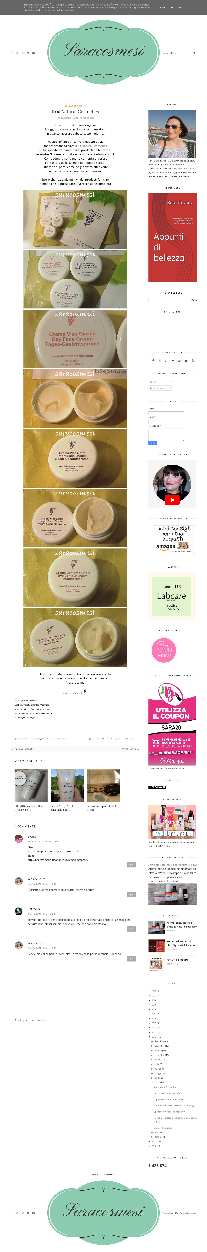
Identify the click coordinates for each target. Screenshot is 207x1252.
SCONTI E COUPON (177, 959)
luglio (157, 1064)
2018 (154, 1009)
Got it (180, 7)
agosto (157, 1059)
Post (154, 381)
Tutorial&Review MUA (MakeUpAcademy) (174, 1105)
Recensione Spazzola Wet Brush (101, 807)
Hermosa (34, 909)
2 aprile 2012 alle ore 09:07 (41, 914)
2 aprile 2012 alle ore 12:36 (41, 948)
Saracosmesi (65, 118)
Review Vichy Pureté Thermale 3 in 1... (62, 807)
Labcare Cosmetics (163, 1127)
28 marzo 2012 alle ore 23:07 (42, 841)
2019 (154, 1004)
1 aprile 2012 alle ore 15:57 (41, 884)
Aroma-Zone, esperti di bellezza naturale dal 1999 (172, 864)
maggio (158, 1073)
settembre (159, 1055)
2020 (154, 1000)
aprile (157, 1077)
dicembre (159, 1041)
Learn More (167, 7)
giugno (157, 1068)
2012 (154, 1036)
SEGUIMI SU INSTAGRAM (103, 1174)
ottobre (158, 1050)
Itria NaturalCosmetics (91, 146)
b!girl (32, 836)
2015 (154, 1023)
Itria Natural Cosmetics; (54, 739)
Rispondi (131, 865)
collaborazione (75, 106)
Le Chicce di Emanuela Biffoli (167, 1093)
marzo (157, 1082)
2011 (154, 1141)
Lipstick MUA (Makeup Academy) (169, 1111)
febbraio (158, 1132)
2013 (154, 1032)
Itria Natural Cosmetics (165, 1087)
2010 (154, 1146)
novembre (159, 1045)
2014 (154, 1027)
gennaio (158, 1136)
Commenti (157, 387)
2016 (154, 1018)
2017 (154, 1013)
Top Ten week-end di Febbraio (169, 1099)
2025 (154, 990)
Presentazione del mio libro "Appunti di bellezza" (181, 943)
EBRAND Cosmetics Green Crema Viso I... (30, 807)
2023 (154, 995)
